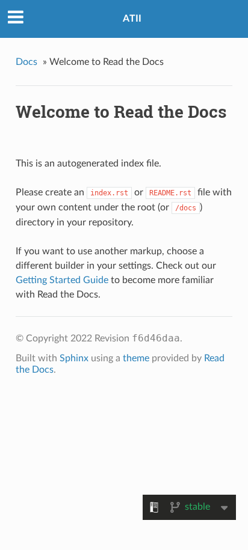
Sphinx (74, 358)
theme (136, 358)
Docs (26, 62)
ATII (132, 18)
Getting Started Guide (62, 280)
